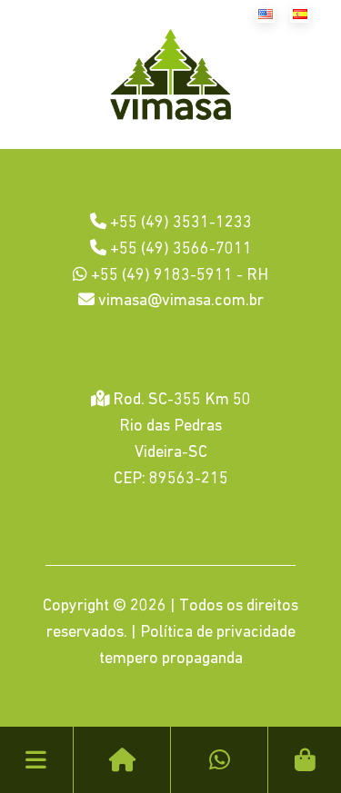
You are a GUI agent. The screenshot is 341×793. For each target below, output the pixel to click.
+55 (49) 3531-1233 (179, 223)
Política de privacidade (218, 633)
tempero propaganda (171, 659)
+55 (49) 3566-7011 (179, 250)
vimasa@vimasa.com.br (179, 301)
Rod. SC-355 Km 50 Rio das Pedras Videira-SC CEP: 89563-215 (180, 439)
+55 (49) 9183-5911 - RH (177, 276)
